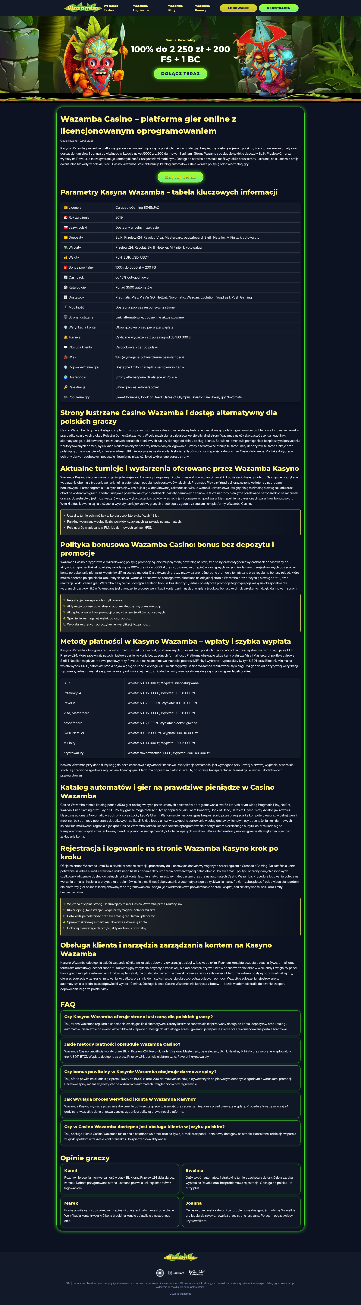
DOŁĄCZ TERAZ (180, 73)
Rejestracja (278, 8)
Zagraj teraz (180, 176)
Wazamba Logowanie (141, 8)
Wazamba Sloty (175, 8)
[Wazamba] (83, 7)
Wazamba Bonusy (202, 8)
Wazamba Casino (111, 8)
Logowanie (238, 8)
